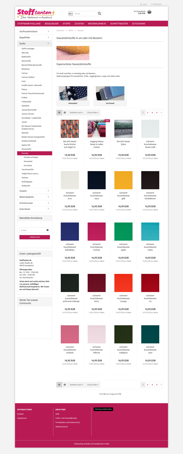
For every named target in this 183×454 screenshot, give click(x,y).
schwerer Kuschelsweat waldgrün (123, 350)
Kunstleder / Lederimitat (31, 118)
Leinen (24, 122)
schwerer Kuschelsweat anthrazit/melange (71, 298)
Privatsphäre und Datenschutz (67, 422)
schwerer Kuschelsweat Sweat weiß (150, 144)
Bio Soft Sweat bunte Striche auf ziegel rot (69, 144)
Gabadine (25, 106)
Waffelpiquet (27, 182)
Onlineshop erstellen (82, 444)
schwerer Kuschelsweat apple (123, 247)
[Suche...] (99, 13)
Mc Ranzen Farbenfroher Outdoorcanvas (31, 127)
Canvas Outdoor (28, 77)
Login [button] (144, 4)
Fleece (24, 89)
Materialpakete (97, 23)
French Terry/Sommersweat (33, 93)
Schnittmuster (119, 23)
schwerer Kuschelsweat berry (96, 298)
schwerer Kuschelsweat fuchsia (96, 247)
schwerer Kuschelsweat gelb (123, 196)
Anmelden (35, 237)
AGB (57, 414)
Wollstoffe (26, 186)
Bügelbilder (51, 23)
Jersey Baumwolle (29, 110)
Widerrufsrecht (61, 427)
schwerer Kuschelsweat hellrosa (96, 350)
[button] (59, 112)
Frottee (24, 97)
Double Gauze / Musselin (32, 85)
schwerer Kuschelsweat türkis (150, 247)
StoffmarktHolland (29, 23)
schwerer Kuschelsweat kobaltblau (70, 247)
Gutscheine (138, 23)
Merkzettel (157, 4)
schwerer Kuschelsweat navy (96, 196)
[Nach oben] (175, 449)
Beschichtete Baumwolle (32, 65)
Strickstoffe (26, 149)
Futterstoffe (26, 102)
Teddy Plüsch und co (30, 174)
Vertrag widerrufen (103, 409)
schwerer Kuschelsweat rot (150, 298)
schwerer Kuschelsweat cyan (150, 350)
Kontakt (20, 414)
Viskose (25, 178)
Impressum (21, 418)
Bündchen (26, 69)
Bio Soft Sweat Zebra (123, 142)
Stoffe (66, 23)
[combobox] (76, 112)
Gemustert (28, 161)
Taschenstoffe (28, 169)
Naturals (25, 133)
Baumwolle (26, 61)
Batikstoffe (26, 57)
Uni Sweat (28, 165)
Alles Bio (25, 53)
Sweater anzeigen (31, 157)
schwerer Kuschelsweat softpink (70, 350)
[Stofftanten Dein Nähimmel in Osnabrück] (40, 13)
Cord (23, 81)
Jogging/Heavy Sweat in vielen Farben (97, 144)
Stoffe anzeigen (28, 49)
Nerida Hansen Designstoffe (33, 137)
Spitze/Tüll (26, 145)
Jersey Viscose (28, 114)
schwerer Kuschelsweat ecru (70, 196)
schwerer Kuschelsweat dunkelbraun (150, 196)
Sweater (25, 153)
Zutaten (79, 23)
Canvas (25, 73)
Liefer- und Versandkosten (66, 418)
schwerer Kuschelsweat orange (123, 298)
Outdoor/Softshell (29, 141)
